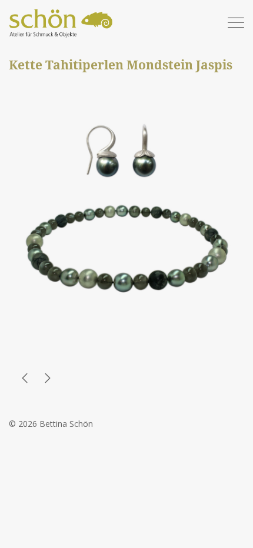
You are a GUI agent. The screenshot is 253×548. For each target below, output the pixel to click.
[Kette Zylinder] (48, 379)
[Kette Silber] (25, 379)
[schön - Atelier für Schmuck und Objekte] (62, 24)
